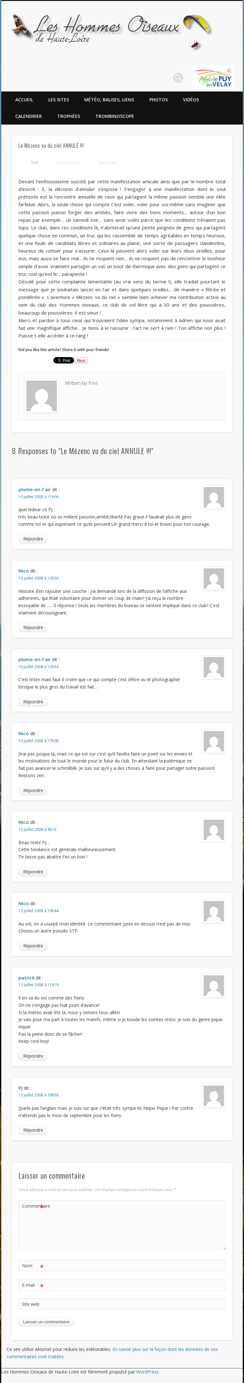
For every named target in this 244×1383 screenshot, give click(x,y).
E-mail (33, 1286)
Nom (33, 1266)
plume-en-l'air (34, 489)
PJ (20, 1088)
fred (34, 162)
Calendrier (28, 116)
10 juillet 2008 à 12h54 (38, 666)
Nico (23, 570)
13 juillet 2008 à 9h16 (37, 829)
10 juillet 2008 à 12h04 (38, 578)
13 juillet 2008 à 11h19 (38, 984)
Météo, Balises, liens (109, 100)
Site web (30, 1304)
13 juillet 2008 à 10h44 (38, 910)
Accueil (24, 100)
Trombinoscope (114, 116)
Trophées (68, 116)
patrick (26, 977)
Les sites (58, 100)
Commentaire (33, 1207)
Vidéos (191, 100)
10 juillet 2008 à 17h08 (38, 740)
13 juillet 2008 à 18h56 (38, 1095)
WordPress (147, 1372)
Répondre (33, 539)
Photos (158, 100)
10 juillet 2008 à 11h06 (38, 496)
